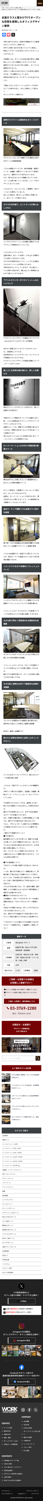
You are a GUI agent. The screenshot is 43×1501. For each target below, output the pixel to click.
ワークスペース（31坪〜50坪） (12, 1148)
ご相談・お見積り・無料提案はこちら (21, 1001)
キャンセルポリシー (7, 1493)
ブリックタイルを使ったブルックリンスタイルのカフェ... (25, 1107)
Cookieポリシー (22, 1493)
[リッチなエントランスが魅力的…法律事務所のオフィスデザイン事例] (7, 1088)
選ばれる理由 (28, 1437)
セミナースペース (7, 1178)
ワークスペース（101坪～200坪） (12, 1157)
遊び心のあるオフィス (9, 1217)
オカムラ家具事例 (7, 1272)
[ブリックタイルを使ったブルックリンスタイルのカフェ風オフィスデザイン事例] (7, 1109)
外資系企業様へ (8, 1470)
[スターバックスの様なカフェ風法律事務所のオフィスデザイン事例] (7, 1098)
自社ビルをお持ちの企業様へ (13, 1480)
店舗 (3, 1191)
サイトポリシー (6, 1491)
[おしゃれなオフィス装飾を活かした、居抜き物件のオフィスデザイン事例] (7, 1119)
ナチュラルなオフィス (9, 1234)
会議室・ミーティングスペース (11, 1170)
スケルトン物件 (7, 1268)
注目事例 (5, 1135)
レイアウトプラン (7, 1200)
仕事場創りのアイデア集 (11, 1460)
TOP (3, 8)
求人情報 (26, 1450)
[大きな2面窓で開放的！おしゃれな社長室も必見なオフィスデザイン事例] (7, 1077)
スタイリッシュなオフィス (10, 1213)
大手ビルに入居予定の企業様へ (13, 1474)
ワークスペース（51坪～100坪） (12, 1153)
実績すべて (5, 1140)
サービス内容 (8, 1428)
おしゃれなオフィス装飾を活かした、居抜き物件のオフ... (25, 1118)
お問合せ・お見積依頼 (11, 1444)
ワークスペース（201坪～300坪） (12, 1161)
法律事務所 (5, 1251)
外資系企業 (5, 1260)
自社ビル (5, 1255)
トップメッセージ (29, 1444)
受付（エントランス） (9, 1174)
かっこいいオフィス (8, 1208)
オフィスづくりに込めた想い (32, 1432)
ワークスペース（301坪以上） (11, 1165)
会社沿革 (26, 1425)
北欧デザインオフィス (9, 1247)
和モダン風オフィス (8, 1238)
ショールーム (6, 1182)
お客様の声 (27, 1441)
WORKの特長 (28, 1428)
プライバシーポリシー (32, 1491)
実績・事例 (7, 1438)
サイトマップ (35, 1493)
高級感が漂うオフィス (9, 1230)
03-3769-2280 (23, 1008)
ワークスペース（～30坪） (10, 1144)
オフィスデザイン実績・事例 (13, 8)
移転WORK (7, 1431)
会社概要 (26, 1421)
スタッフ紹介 (28, 1447)
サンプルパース (7, 1204)
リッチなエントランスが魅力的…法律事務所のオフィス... (25, 1086)
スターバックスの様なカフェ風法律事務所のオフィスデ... (25, 1097)
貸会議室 (5, 1195)
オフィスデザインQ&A (11, 1441)
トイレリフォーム (7, 1187)
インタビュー (6, 1264)
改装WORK (7, 1434)
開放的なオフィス (7, 1225)
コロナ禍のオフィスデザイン (13, 1467)
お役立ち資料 (8, 1464)
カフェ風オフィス (7, 1221)
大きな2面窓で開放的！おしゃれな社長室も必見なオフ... (26, 1076)
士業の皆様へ (8, 1477)
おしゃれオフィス (7, 1242)
